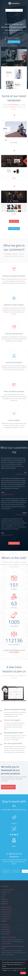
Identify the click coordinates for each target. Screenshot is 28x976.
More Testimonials (14, 543)
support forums (21, 310)
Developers (5, 901)
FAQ (3, 897)
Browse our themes (12, 38)
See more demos (14, 228)
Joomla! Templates (7, 907)
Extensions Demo (7, 916)
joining (8, 254)
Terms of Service (20, 970)
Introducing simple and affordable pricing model (12, 947)
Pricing (4, 894)
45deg (14, 178)
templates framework (13, 712)
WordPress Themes (7, 912)
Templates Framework (21, 279)
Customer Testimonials (8, 889)
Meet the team (6, 892)
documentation (10, 308)
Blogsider (14, 142)
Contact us (5, 899)
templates (12, 779)
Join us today (14, 221)
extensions (4, 781)
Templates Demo (7, 914)
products (19, 748)
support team (9, 723)
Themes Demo (6, 919)
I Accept (23, 973)
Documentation (6, 931)
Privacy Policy (10, 970)
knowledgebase (6, 310)
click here (12, 107)
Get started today (14, 41)
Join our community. (17, 651)
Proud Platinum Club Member (21, 514)
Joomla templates (12, 104)
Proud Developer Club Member (21, 474)
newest (3, 339)
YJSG (2, 365)
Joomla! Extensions (7, 909)
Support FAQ (6, 924)
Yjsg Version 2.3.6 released (8, 937)
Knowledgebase (6, 929)
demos (18, 779)
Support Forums (6, 927)
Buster (14, 214)
